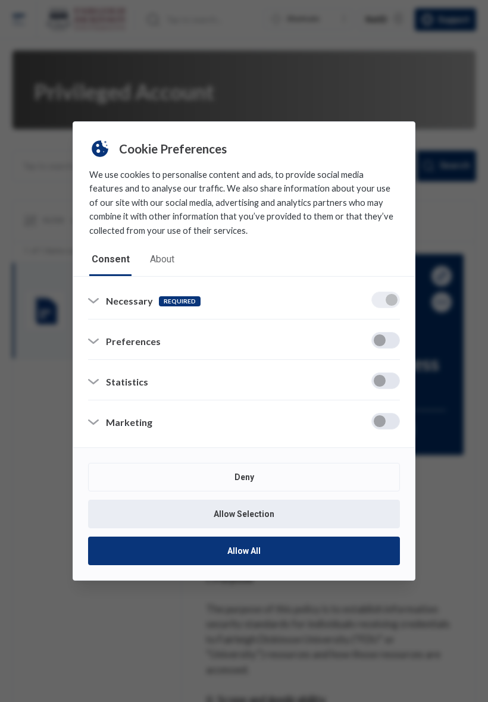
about (162, 259)
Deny (244, 477)
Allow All (244, 551)
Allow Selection (244, 514)
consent (111, 259)
